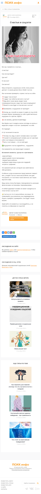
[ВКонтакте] (3, 232)
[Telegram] (8, 232)
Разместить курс (6, 485)
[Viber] (11, 232)
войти (12, 250)
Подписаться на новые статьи (17, 218)
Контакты (4, 489)
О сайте (3, 487)
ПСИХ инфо (13, 2)
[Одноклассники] (6, 232)
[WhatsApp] (14, 232)
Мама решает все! (20, 349)
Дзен (10, 267)
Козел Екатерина (16, 15)
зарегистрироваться (23, 250)
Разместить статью (7, 483)
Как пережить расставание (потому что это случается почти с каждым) (20, 387)
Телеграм (33, 265)
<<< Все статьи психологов (11, 9)
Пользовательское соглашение (20, 470)
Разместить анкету (7, 481)
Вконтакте (5, 267)
